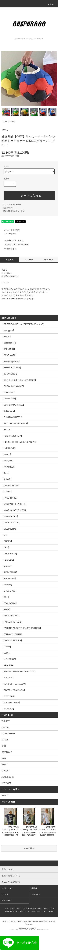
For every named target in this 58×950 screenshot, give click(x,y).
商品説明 (10, 260)
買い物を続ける (10, 249)
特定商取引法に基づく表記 (13, 211)
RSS (45, 911)
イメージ (29, 260)
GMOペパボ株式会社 (41, 921)
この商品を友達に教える (13, 240)
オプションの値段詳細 (12, 204)
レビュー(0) (48, 260)
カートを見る (35, 894)
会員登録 (33, 888)
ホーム (5, 121)
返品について (8, 208)
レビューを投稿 (10, 234)
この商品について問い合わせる (16, 245)
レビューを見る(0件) (12, 230)
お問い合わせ (6, 900)
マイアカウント (7, 888)
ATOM (51, 911)
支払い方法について (18, 908)
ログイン (4, 894)
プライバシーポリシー (32, 911)
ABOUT (5, 795)
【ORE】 (13, 121)
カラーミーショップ (9, 921)
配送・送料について (34, 908)
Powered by (14, 929)
